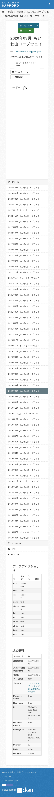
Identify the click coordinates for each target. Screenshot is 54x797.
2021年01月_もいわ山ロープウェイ (23, 334)
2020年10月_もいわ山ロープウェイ (23, 351)
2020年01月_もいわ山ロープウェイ (23, 402)
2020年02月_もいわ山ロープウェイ (23, 396)
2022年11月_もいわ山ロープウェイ (23, 210)
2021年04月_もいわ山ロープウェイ (23, 317)
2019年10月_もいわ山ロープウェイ (23, 419)
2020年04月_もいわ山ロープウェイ (23, 385)
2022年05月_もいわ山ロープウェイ (23, 244)
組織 (10, 11)
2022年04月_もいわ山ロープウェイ (23, 250)
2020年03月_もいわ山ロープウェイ (24, 16)
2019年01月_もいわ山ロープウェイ (23, 470)
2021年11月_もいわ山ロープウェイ (23, 278)
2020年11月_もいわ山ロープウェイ (23, 346)
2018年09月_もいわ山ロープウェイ (23, 492)
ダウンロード (28, 26)
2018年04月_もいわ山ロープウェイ (23, 521)
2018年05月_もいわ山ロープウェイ (23, 515)
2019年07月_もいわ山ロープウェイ (23, 436)
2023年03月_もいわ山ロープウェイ (23, 188)
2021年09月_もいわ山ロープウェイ (23, 289)
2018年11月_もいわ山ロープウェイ (23, 481)
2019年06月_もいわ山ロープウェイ (23, 442)
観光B (19, 11)
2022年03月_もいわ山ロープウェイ (23, 255)
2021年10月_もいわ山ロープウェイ (23, 284)
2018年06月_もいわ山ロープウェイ (23, 509)
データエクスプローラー (26, 64)
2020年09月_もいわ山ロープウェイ (23, 357)
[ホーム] (3, 11)
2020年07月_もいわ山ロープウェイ (23, 368)
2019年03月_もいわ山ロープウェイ (23, 459)
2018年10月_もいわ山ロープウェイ (23, 487)
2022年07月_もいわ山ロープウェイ (23, 233)
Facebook (14, 554)
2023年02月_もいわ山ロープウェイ (23, 193)
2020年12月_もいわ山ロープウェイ (23, 340)
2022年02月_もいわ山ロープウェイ (23, 261)
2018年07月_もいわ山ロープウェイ (23, 504)
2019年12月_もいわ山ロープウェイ (23, 408)
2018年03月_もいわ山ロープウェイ (23, 526)
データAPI (27, 30)
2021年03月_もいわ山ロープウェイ (23, 323)
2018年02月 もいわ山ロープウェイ (23, 532)
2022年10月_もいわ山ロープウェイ (23, 216)
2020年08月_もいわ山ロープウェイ (23, 363)
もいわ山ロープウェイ (38, 11)
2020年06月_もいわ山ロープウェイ (23, 374)
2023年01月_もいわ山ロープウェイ (23, 199)
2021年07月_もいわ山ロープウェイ (23, 300)
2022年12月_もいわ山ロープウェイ (23, 204)
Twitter (13, 549)
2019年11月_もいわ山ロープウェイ (23, 413)
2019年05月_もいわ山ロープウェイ (23, 447)
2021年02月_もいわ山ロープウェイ (23, 329)
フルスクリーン (21, 72)
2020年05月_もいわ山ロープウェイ (23, 380)
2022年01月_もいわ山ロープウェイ (23, 267)
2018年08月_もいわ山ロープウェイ (23, 498)
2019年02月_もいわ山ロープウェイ (23, 464)
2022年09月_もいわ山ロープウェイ (23, 221)
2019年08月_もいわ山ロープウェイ (23, 430)
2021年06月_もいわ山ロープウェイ (23, 306)
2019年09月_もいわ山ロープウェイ (23, 425)
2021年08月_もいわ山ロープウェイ (23, 295)
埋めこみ (19, 77)
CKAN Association (10, 781)
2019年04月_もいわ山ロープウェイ (23, 453)
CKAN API (6, 776)
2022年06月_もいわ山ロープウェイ (23, 238)
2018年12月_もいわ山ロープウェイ (23, 476)
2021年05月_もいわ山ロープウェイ (23, 312)
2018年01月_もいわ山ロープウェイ (23, 538)
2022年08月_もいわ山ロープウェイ (23, 227)
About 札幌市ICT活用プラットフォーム (19, 772)
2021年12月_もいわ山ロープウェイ (23, 272)
